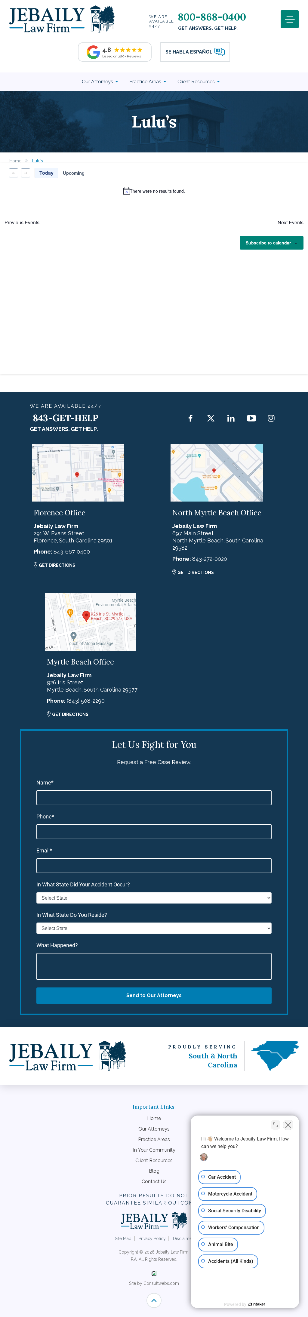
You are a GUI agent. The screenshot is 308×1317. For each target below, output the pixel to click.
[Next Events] (25, 172)
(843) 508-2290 (86, 701)
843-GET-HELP (65, 418)
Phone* (45, 816)
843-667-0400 (72, 551)
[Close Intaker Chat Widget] (288, 1125)
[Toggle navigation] (290, 19)
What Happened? (57, 945)
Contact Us (154, 1181)
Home (15, 160)
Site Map (123, 1238)
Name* (45, 782)
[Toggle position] (275, 1125)
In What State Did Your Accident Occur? (83, 884)
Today (46, 172)
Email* (44, 850)
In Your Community (154, 1150)
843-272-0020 (209, 559)
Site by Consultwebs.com (154, 1283)
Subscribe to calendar (268, 243)
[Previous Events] (13, 172)
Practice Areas (145, 81)
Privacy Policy (152, 1238)
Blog (154, 1171)
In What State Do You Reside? (71, 915)
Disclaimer (183, 1238)
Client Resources (196, 81)
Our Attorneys (98, 81)
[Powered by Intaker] (257, 1304)
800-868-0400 (212, 17)
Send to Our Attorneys (154, 995)
